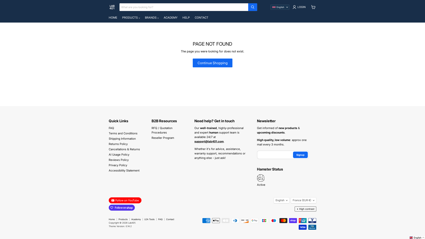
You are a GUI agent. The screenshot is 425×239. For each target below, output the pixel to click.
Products (130, 17)
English (280, 200)
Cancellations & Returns (124, 149)
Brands (151, 17)
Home (113, 17)
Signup (300, 154)
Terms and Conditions (123, 133)
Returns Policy (118, 144)
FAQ (111, 128)
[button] (417, 237)
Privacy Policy (118, 165)
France (302, 200)
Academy (170, 17)
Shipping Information (122, 138)
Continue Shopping (213, 63)
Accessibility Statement (124, 170)
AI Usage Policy (119, 154)
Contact (201, 17)
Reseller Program (163, 137)
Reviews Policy (119, 160)
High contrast (305, 208)
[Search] (252, 7)
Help (186, 17)
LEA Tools (149, 219)
